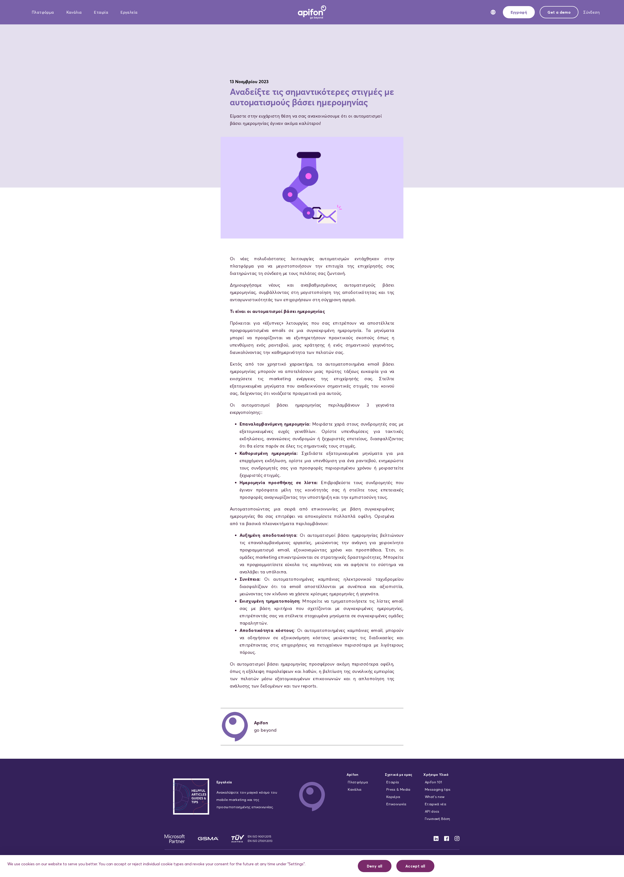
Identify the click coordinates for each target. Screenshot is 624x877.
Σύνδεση (591, 12)
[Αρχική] (312, 11)
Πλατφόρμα (43, 12)
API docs (432, 811)
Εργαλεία (128, 12)
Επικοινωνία (396, 804)
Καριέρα (393, 797)
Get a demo (559, 12)
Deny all (374, 866)
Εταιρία (101, 12)
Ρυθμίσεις (334, 866)
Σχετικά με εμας (398, 774)
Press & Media (398, 789)
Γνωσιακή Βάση (437, 819)
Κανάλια (74, 12)
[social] (434, 838)
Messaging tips (438, 789)
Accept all (415, 866)
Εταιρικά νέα (435, 804)
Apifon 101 (433, 782)
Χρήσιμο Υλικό (436, 774)
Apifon (353, 774)
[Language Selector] (493, 12)
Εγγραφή (519, 12)
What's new (435, 797)
